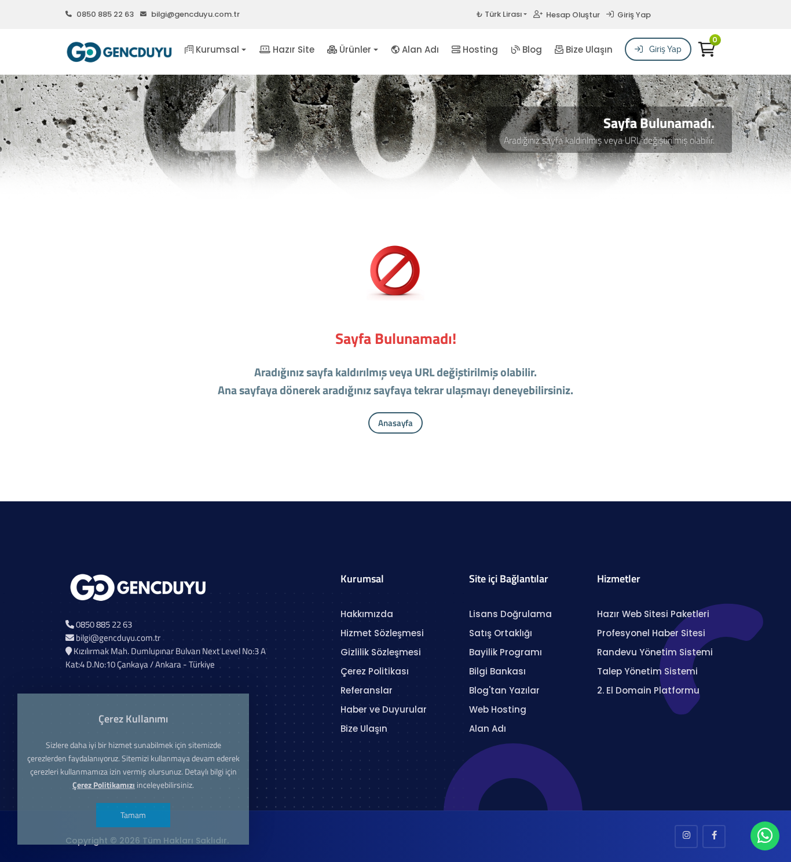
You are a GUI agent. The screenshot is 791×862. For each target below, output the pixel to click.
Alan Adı (419, 49)
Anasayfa (395, 423)
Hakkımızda (366, 614)
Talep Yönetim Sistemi (647, 671)
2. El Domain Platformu (648, 690)
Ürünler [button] (354, 49)
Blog (531, 49)
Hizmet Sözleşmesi (382, 633)
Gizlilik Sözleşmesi (380, 652)
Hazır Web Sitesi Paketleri (653, 614)
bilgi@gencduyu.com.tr (195, 14)
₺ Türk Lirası (499, 14)
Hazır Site (292, 49)
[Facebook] (714, 836)
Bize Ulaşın (588, 49)
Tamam (133, 815)
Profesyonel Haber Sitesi (651, 633)
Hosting (479, 49)
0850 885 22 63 (105, 14)
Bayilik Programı (505, 652)
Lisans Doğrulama (510, 614)
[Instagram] (686, 836)
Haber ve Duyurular (383, 709)
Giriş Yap (632, 14)
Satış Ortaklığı (500, 633)
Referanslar (366, 690)
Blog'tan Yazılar (504, 690)
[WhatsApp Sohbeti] (764, 838)
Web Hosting (497, 709)
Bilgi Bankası (497, 671)
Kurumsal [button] (216, 49)
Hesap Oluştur (571, 14)
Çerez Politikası (374, 671)
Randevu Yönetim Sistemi (655, 652)
